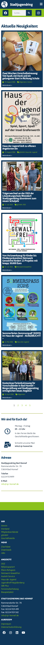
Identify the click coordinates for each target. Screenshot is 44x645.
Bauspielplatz (7, 592)
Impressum (6, 624)
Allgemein (23, 82)
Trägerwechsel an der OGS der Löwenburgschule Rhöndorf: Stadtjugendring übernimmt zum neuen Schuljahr (19, 197)
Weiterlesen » (7, 85)
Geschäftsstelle (8, 538)
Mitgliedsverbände (9, 532)
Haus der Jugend (31, 152)
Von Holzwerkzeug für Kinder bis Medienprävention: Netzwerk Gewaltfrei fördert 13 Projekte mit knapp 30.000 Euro (20, 259)
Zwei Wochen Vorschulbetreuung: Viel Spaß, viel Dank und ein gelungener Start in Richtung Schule (20, 76)
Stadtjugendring (21, 4)
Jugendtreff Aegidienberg (12, 582)
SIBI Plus (5, 586)
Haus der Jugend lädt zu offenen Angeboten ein (19, 147)
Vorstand (5, 529)
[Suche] (29, 13)
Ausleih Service (8, 576)
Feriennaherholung (10, 589)
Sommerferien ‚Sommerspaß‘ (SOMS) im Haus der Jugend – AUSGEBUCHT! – (21, 336)
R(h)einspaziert (8, 567)
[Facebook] (5, 13)
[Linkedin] (17, 632)
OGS (24, 205)
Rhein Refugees (8, 570)
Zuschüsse (5, 546)
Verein (29, 82)
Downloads (6, 550)
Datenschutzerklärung (11, 627)
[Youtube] (23, 632)
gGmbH (22, 152)
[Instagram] (38, 13)
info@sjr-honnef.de (10, 484)
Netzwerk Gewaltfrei (24, 267)
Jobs (3, 553)
